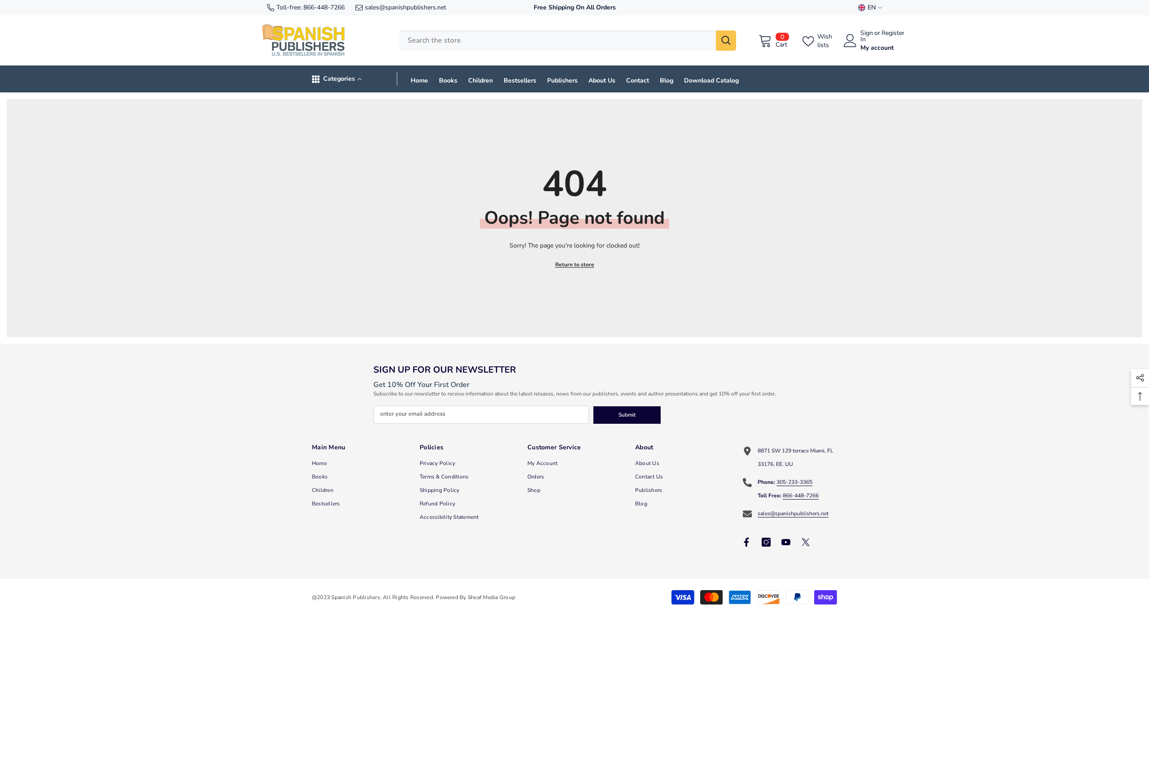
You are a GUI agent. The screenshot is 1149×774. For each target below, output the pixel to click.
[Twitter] (805, 542)
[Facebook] (746, 542)
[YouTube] (785, 542)
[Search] (567, 40)
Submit (627, 414)
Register (892, 33)
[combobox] (557, 40)
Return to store (574, 264)
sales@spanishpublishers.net (405, 7)
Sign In (866, 36)
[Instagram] (766, 542)
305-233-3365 (794, 482)
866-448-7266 (324, 7)
